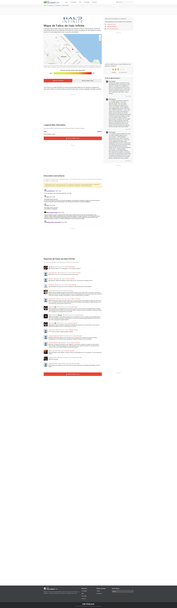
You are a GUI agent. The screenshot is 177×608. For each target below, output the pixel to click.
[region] (73, 49)
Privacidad (86, 2)
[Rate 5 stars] (123, 69)
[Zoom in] (100, 36)
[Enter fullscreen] (100, 42)
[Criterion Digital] (88, 604)
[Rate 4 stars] (121, 69)
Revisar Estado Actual (87, 80)
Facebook (99, 593)
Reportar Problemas (58, 80)
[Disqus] (73, 206)
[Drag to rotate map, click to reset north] (100, 40)
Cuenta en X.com (111, 24)
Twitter (98, 591)
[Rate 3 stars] (118, 69)
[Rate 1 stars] (113, 69)
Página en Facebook (112, 26)
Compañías (73, 2)
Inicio (66, 2)
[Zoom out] (100, 38)
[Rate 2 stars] (116, 69)
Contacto (94, 2)
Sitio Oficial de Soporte (112, 28)
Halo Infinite (57, 5)
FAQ (80, 2)
